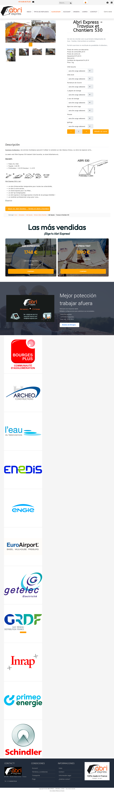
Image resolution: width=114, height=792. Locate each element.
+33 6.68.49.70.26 (24, 2)
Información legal (65, 775)
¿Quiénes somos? (64, 779)
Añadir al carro (100, 131)
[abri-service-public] (50, 51)
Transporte (36, 775)
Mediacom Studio (60, 790)
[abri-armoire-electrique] (10, 55)
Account (66, 12)
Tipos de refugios (41, 12)
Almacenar (55, 12)
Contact (93, 12)
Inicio (29, 12)
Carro (84, 12)
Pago (34, 779)
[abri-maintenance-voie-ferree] (37, 51)
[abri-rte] (24, 52)
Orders (76, 12)
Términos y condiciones (40, 772)
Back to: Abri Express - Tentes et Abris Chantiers (28, 209)
